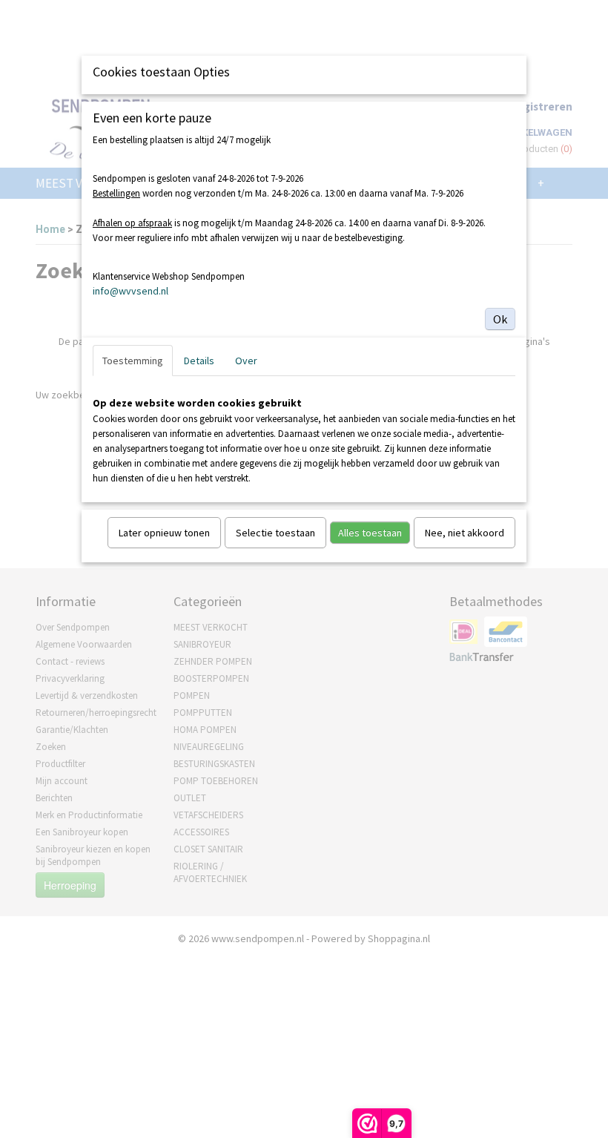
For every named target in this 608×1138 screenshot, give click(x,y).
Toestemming (132, 360)
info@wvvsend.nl (130, 290)
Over (246, 360)
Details (199, 360)
